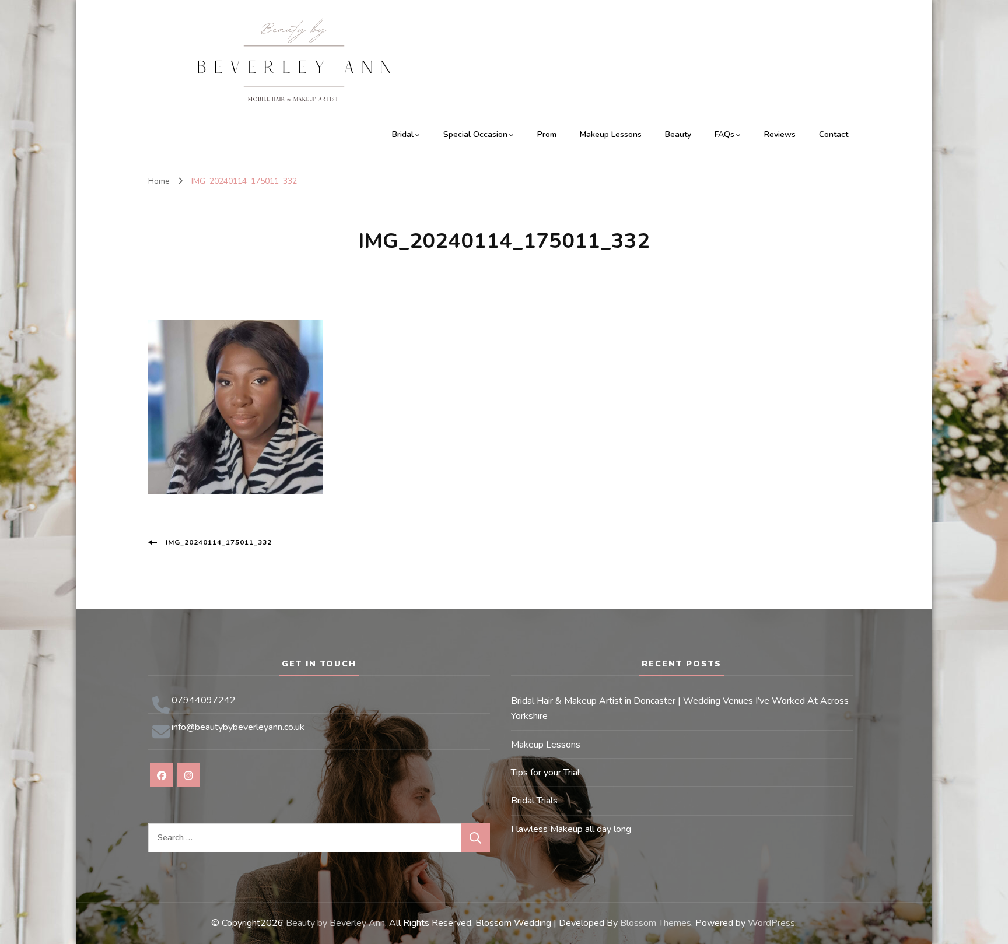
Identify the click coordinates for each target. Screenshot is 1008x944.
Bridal (403, 134)
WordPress (771, 923)
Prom (546, 134)
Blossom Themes (655, 923)
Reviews (780, 134)
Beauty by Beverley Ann (335, 923)
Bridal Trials (534, 800)
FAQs (724, 134)
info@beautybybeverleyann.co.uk (238, 727)
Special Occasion (475, 134)
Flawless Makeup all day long (571, 829)
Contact (833, 134)
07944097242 (204, 700)
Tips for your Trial (545, 772)
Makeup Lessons (611, 134)
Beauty (678, 134)
